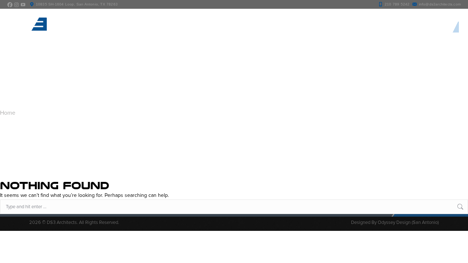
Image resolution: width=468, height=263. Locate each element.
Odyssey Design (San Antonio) (408, 222)
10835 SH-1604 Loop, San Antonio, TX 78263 (77, 4)
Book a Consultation (423, 27)
